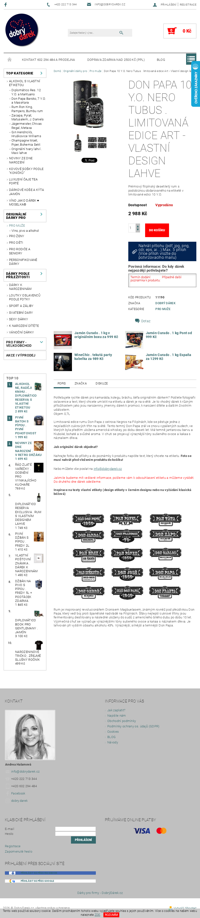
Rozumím (111, 915)
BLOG (111, 737)
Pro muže (17, 225)
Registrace (188, 4)
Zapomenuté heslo (18, 851)
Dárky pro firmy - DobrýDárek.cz (100, 892)
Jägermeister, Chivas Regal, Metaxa (26, 125)
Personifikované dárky (23, 262)
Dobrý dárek (165, 303)
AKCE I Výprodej (21, 355)
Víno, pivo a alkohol (25, 230)
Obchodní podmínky (121, 721)
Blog (161, 60)
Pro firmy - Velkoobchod (19, 344)
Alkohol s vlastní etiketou (24, 83)
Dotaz (146, 321)
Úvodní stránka (10, 59)
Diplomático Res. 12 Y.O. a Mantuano (26, 92)
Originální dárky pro (16, 216)
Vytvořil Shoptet (185, 908)
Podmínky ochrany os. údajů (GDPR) (133, 726)
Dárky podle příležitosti (18, 275)
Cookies (113, 731)
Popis (62, 383)
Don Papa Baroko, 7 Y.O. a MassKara (28, 100)
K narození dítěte (24, 326)
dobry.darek (19, 800)
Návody (112, 742)
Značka (81, 383)
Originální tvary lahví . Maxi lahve (26, 151)
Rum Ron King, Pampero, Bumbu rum (27, 109)
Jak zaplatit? (116, 710)
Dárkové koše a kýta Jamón (26, 192)
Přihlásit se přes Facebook (39, 873)
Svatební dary (21, 312)
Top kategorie (19, 73)
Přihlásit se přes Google (37, 881)
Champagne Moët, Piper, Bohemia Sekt (25, 142)
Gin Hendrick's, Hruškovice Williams (26, 134)
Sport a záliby (21, 306)
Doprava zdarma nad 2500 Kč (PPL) (116, 60)
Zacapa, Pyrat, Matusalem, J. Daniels (27, 117)
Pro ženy (16, 236)
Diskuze (102, 383)
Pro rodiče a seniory (19, 251)
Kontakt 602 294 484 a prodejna (48, 60)
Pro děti (16, 242)
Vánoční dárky (21, 332)
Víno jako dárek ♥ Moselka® (24, 202)
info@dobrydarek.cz (108, 469)
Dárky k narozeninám (20, 287)
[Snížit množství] (138, 230)
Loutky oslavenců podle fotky (24, 297)
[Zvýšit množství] (138, 225)
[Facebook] (6, 4)
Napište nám (116, 715)
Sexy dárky (18, 319)
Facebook (18, 793)
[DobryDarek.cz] (22, 30)
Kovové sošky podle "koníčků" (26, 171)
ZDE (97, 915)
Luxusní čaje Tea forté (23, 181)
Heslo (9, 834)
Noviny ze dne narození (20, 160)
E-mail (9, 829)
